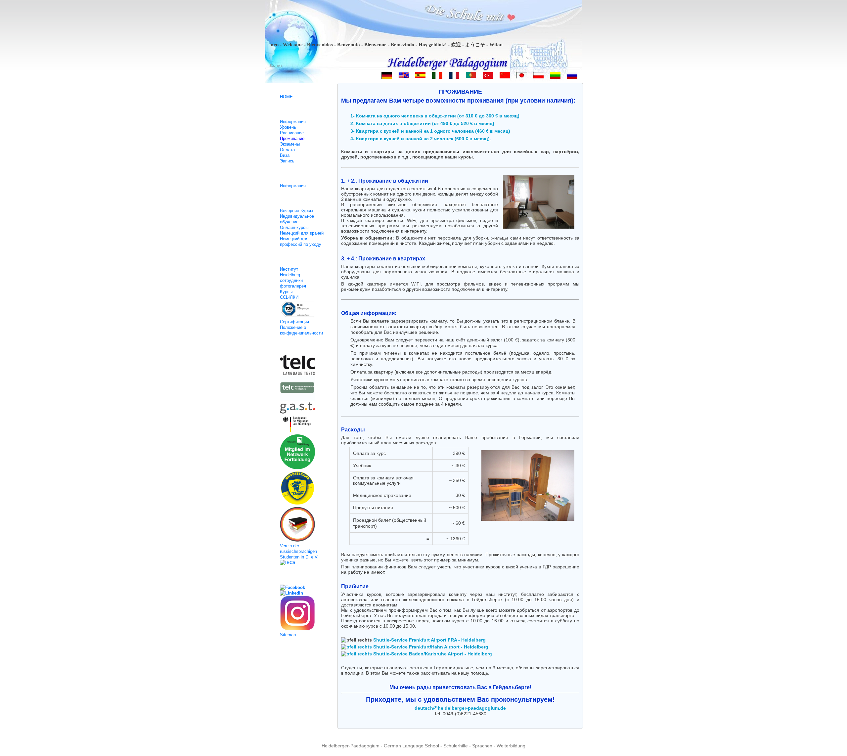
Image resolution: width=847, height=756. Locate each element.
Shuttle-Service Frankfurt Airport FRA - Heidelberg (429, 640)
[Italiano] (437, 76)
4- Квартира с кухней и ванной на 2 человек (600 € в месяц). (420, 138)
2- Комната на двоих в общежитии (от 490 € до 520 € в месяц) (422, 123)
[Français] (454, 76)
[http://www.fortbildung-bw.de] (301, 452)
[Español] (420, 76)
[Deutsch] (386, 76)
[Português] (471, 76)
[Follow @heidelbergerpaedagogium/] (301, 614)
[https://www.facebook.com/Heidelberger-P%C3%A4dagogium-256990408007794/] (301, 587)
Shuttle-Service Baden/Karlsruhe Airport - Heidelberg (432, 653)
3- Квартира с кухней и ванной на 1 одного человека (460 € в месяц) (430, 131)
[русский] (572, 76)
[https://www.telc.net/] (301, 366)
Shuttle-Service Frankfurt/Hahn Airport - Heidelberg (430, 646)
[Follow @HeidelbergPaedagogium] (301, 593)
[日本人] (521, 76)
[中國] (505, 76)
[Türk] (488, 76)
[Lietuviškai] (555, 76)
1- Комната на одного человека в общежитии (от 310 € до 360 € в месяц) (434, 115)
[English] (403, 76)
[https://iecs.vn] (301, 562)
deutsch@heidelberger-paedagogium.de (460, 708)
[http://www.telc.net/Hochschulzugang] (301, 389)
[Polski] (538, 76)
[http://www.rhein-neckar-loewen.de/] (301, 488)
